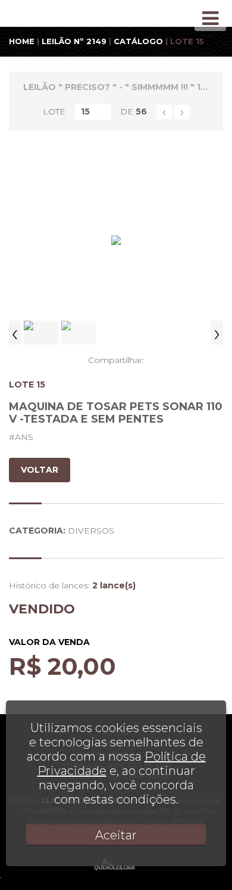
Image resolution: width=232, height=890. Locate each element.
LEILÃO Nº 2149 (74, 41)
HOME (22, 41)
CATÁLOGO (138, 41)
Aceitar (116, 835)
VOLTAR (39, 469)
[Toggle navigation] (210, 18)
